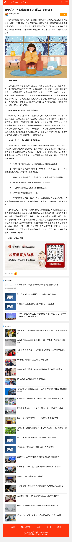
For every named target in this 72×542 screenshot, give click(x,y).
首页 (13, 527)
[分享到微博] (15, 273)
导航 (39, 527)
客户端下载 (25, 527)
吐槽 (49, 527)
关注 (63, 14)
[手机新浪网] (6, 2)
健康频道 (24, 2)
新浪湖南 (14, 2)
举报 (59, 527)
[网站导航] (66, 2)
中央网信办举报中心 (36, 531)
